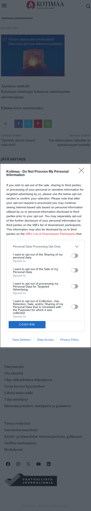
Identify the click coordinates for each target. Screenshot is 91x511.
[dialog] (45, 256)
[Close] (83, 172)
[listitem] (45, 246)
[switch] (74, 256)
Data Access (45, 339)
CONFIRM (27, 324)
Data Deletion (21, 339)
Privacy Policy (69, 339)
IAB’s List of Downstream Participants (51, 233)
